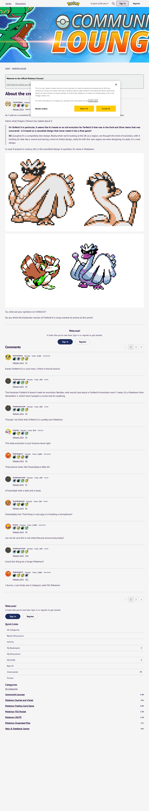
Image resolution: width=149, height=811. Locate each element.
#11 (26, 579)
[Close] (116, 84)
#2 (26, 363)
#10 (26, 556)
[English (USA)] (73, 3)
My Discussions (13, 654)
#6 (26, 461)
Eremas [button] (15, 525)
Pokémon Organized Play (74, 722)
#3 (26, 386)
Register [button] (82, 341)
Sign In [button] (65, 341)
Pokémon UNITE (74, 717)
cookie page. (93, 101)
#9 (26, 532)
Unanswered (74, 672)
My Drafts (74, 660)
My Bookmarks (74, 648)
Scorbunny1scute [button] (19, 379)
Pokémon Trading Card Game (74, 705)
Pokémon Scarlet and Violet (74, 700)
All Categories (13, 630)
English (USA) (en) (99, 3)
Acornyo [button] (16, 430)
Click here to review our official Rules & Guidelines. (29, 84)
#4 (26, 414)
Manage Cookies (41, 108)
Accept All (106, 109)
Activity (10, 642)
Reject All (84, 109)
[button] (8, 104)
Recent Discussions (15, 636)
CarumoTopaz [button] (18, 102)
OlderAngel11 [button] (18, 454)
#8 (26, 508)
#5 (26, 437)
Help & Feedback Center (74, 728)
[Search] (113, 3)
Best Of (10, 666)
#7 (26, 485)
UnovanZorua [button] (18, 356)
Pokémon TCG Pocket (74, 711)
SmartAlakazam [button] (19, 501)
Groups (10, 678)
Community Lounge (74, 694)
